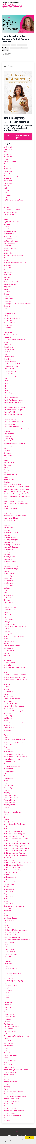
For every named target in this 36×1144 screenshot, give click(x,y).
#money (7, 174)
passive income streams (12, 759)
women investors (10, 1108)
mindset (6, 672)
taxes (6, 1010)
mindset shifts (9, 682)
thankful (7, 1022)
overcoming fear (10, 744)
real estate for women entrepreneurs (17, 838)
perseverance (8, 769)
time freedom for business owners (16, 1036)
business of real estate (12, 282)
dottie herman (9, 347)
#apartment (8, 149)
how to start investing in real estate (17, 494)
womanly (7, 1087)
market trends (9, 651)
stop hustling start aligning (13, 981)
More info (29, 1141)
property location (10, 795)
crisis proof (8, 333)
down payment (9, 349)
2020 (5, 188)
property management (12, 797)
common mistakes (10, 323)
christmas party (9, 313)
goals (6, 448)
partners (7, 749)
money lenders (9, 696)
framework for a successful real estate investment (17, 430)
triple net (7, 1041)
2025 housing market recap (13, 200)
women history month (12, 1099)
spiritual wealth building (12, 973)
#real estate (8, 181)
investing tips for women (13, 545)
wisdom (6, 1079)
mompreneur (8, 691)
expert (6, 388)
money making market (12, 699)
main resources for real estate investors (14, 637)
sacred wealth (9, 920)
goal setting (8, 446)
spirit (5, 971)
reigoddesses (23, 47)
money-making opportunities (14, 706)
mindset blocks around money (14, 677)
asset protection (9, 243)
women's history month (12, 1116)
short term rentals (10, 954)
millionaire (7, 665)
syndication (8, 1000)
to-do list (7, 1038)
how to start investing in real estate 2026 (17, 497)
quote (6, 817)
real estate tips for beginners (14, 870)
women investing (10, 1103)
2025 (5, 198)
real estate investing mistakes (14, 853)
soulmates (7, 966)
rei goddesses (9, 889)
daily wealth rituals (10, 335)
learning (7, 612)
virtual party (8, 1053)
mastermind (8, 658)
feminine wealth (9, 412)
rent (5, 899)
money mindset (9, 701)
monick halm (5, 47)
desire (6, 342)
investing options (10, 537)
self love (7, 928)
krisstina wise (8, 602)
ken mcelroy (8, 600)
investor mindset (10, 573)
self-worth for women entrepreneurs (17, 940)
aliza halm (7, 224)
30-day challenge (10, 205)
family (6, 390)
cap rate (7, 292)
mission (6, 687)
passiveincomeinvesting (12, 766)
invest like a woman (11, 532)
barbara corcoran (10, 248)
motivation (7, 713)
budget (6, 280)
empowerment (9, 369)
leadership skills (9, 610)
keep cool (7, 598)
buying (6, 289)
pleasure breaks (9, 778)
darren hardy (8, 337)
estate (6, 381)
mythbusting (8, 718)
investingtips (8, 549)
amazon (6, 227)
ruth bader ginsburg (11, 918)
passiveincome (9, 764)
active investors (9, 214)
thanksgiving (8, 1024)
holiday (6, 470)
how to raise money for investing (16, 492)
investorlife (8, 578)
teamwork (7, 1019)
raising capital (9, 822)
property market (9, 800)
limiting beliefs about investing (15, 626)
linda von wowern (10, 629)
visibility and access (10, 1055)
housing (7, 482)
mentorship (8, 660)
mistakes (7, 689)
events (6, 383)
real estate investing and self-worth (16, 843)
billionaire (7, 265)
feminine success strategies (13, 410)
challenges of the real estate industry (17, 304)
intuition (7, 530)
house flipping (9, 479)
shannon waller (9, 949)
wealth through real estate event (16, 1070)
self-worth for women (12, 937)
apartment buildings (11, 236)
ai (4, 217)
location (7, 631)
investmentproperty (11, 566)
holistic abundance (10, 475)
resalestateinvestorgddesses (14, 906)
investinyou (8, 552)
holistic (6, 472)
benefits (6, 260)
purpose (7, 807)
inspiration (7, 525)
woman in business (10, 1082)
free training (8, 439)
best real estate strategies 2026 (15, 263)
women (6, 1089)
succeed (6, 993)
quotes (6, 819)
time (5, 1034)
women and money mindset (13, 1091)
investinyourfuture (10, 554)
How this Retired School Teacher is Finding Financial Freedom (15, 39)
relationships (8, 896)
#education (8, 157)
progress (7, 790)
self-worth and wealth (12, 935)
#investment (8, 164)
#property (7, 178)
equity (6, 378)
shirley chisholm (9, 952)
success (6, 995)
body (5, 270)
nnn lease (7, 730)
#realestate (8, 183)
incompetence (8, 513)
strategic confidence (11, 985)
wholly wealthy (9, 1075)
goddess (7, 451)
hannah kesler (9, 463)
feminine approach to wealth (14, 407)
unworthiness (8, 1046)
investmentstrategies (11, 569)
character (7, 306)
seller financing (9, 942)
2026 (5, 202)
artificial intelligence (11, 241)
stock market (8, 978)
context (6, 330)
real (5, 826)
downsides (7, 352)
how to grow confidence (12, 484)
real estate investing (11, 841)
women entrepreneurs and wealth (16, 1096)
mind (5, 670)
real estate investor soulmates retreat (17, 863)
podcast (6, 781)
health (6, 467)
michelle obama (9, 663)
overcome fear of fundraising (14, 742)
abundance (7, 207)
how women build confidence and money (16, 505)
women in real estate (11, 1101)
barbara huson (9, 251)
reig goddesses (9, 891)
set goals (7, 947)
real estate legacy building (13, 865)
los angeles (8, 634)
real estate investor (11, 860)
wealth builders (9, 1065)
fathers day (8, 393)
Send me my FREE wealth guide (18, 136)
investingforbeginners (11, 547)
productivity (8, 788)
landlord (7, 605)
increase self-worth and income (15, 516)
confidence (7, 328)
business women (10, 284)
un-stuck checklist (10, 1043)
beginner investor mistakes (13, 255)
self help (7, 925)
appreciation (8, 239)
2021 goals (7, 195)
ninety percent (9, 728)
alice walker (8, 219)
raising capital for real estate (14, 824)
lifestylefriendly (9, 624)
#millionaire (8, 171)
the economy (8, 1029)
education (7, 359)
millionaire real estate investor (14, 667)
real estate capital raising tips (14, 834)
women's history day (11, 1113)
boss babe (7, 275)
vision (6, 1058)
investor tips (8, 576)
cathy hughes (8, 299)
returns (6, 913)
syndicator (7, 1005)
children (7, 311)
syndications (8, 1002)
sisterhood (7, 959)
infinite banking (9, 520)
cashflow (13, 45)
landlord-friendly (10, 607)
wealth (6, 1063)
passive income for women (13, 754)
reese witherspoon (10, 884)
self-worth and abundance (13, 932)
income (6, 511)
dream (6, 354)
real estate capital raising (13, 831)
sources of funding (10, 969)
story (5, 983)
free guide (7, 436)
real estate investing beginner (14, 846)
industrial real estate (11, 518)
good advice (8, 455)
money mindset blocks (11, 704)
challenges (7, 301)
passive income (14, 47)
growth (6, 460)
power (6, 783)
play (5, 773)
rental (6, 901)
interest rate (8, 528)
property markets (10, 802)
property (7, 793)
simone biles (8, 956)
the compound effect (11, 1026)
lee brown (7, 614)
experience (7, 386)
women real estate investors (14, 1111)
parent (6, 747)
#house (6, 159)
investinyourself (9, 557)
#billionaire (8, 152)
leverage (7, 622)
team (6, 1012)
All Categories (8, 147)
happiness (7, 465)
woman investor (9, 1084)
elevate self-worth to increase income (17, 364)
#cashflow (7, 154)
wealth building (9, 1067)
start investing (9, 976)
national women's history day (14, 723)
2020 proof (7, 190)
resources (7, 908)
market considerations (12, 646)
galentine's (7, 441)
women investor (9, 1106)
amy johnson (8, 229)
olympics (7, 735)
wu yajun (7, 1120)
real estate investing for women (15, 850)
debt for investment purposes (14, 340)
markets (7, 653)
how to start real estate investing (16, 501)
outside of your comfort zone (14, 740)
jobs (5, 590)
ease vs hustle (9, 357)
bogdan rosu (8, 272)
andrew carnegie (10, 231)
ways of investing (10, 1060)
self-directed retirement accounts (15, 930)
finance (6, 417)
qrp (5, 810)
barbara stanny (9, 253)
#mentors (7, 169)
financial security (10, 424)
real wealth (8, 875)
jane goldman (8, 583)
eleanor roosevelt (10, 361)
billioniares (7, 267)
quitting (6, 814)
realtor (6, 879)
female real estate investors (14, 400)
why (5, 1077)
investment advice (10, 561)
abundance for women (12, 210)
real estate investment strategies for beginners (17, 856)
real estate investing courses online (16, 848)
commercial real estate (12, 318)
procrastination (9, 785)
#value (6, 186)
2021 (5, 193)
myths (6, 720)
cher (5, 308)
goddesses (7, 453)
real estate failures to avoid (14, 836)
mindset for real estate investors (15, 679)
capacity (7, 294)
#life (5, 166)
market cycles (8, 648)
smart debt (8, 961)
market (6, 643)
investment (8, 559)
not (5, 732)
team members (9, 1017)
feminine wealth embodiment (14, 414)
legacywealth (8, 619)
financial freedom (22, 45)
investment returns (10, 564)
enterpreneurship (10, 371)
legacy (6, 617)
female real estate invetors (13, 402)
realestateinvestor (10, 877)
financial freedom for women (14, 422)
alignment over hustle (11, 222)
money (6, 694)
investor (7, 571)
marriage (7, 655)
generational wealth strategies (14, 443)
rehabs (6, 887)
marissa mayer (9, 641)
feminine (7, 405)
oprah (6, 737)
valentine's (7, 1048)
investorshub (8, 581)
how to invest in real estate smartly (16, 487)
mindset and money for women (15, 675)
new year (7, 725)
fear (5, 395)
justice (6, 593)
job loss (7, 588)
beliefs (6, 258)
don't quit (7, 345)
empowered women (11, 366)
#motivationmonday (11, 176)
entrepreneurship (10, 376)
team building (9, 1014)
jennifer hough (9, 585)
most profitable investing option (15, 711)
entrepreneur (8, 373)
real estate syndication (12, 867)
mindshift (7, 684)
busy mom (7, 287)
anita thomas (5, 45)
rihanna (6, 916)
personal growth (9, 771)
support (6, 997)
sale (5, 923)
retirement (5, 50)
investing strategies (11, 540)
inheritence (8, 523)
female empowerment (11, 398)
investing (7, 535)
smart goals (8, 964)
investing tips (9, 542)
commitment (8, 320)
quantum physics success (12, 812)
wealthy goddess (10, 1072)
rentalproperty (9, 903)
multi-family (8, 716)
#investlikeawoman (10, 161)
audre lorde (8, 246)
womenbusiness (9, 1118)
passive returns (9, 761)
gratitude (7, 458)
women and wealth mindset (13, 1094)
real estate (7, 829)
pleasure (7, 776)
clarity (6, 316)
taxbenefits (8, 1007)
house (6, 477)
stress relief (8, 990)
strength (7, 988)
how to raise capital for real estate (16, 489)
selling (6, 944)
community (8, 325)
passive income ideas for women (15, 757)
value (6, 1050)
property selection (10, 805)
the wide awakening (11, 1031)
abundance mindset (10, 212)
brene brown (8, 277)
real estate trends (10, 872)
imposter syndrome (10, 508)
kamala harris (8, 595)
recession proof (9, 882)
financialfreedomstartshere (13, 426)
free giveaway (9, 434)
